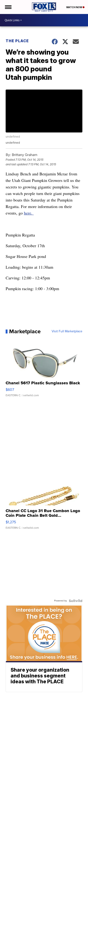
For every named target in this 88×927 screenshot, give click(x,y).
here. (29, 213)
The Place (17, 40)
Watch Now (74, 7)
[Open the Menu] (8, 7)
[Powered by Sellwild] (75, 600)
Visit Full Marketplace (67, 331)
